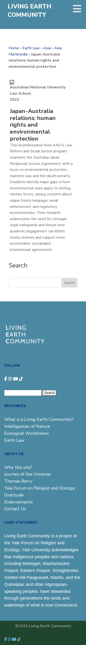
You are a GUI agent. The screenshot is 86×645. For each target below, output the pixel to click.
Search (69, 282)
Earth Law (31, 48)
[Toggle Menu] (77, 8)
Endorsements (18, 502)
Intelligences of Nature (27, 426)
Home (14, 48)
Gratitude (14, 495)
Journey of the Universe (27, 474)
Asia (47, 48)
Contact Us (15, 509)
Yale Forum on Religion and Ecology (39, 488)
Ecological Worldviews (26, 433)
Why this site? (18, 467)
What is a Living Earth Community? (38, 419)
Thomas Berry (18, 481)
